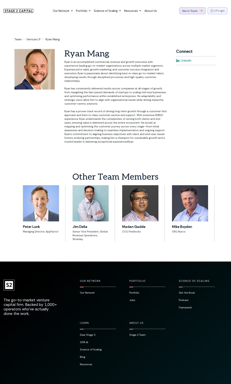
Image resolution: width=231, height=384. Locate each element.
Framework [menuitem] (185, 307)
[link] (18, 10)
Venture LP (33, 39)
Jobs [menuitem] (132, 300)
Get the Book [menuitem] (187, 292)
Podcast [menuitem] (184, 300)
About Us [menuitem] (136, 323)
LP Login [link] (219, 10)
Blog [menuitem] (82, 356)
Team (18, 39)
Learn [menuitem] (84, 323)
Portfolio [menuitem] (137, 281)
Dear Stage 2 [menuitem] (87, 334)
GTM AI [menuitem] (84, 342)
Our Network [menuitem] (90, 281)
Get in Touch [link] (189, 10)
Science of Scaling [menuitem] (194, 281)
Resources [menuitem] (86, 364)
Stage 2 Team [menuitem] (137, 334)
